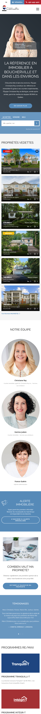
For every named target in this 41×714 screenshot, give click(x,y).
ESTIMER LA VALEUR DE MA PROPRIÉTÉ (20, 586)
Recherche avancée (32, 129)
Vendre (16, 117)
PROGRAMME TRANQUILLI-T (15, 676)
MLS (23, 117)
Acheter (6, 117)
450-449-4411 (33, 2)
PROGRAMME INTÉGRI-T (13, 712)
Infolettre (19, 2)
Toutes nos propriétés (9, 313)
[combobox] (20, 122)
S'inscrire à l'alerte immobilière (20, 520)
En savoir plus (20, 106)
